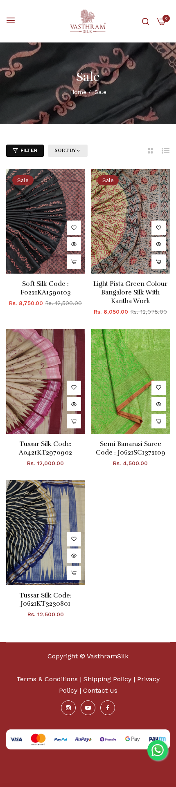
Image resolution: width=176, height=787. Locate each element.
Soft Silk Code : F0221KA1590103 (45, 288)
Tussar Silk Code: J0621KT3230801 (45, 599)
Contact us (100, 690)
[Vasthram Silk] (88, 21)
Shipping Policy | (110, 679)
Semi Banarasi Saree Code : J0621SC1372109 (130, 448)
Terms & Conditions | (48, 679)
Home (78, 92)
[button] (74, 228)
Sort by (65, 150)
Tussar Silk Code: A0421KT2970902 (45, 448)
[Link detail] (68, 707)
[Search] (145, 21)
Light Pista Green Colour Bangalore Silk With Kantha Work (130, 292)
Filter (28, 150)
